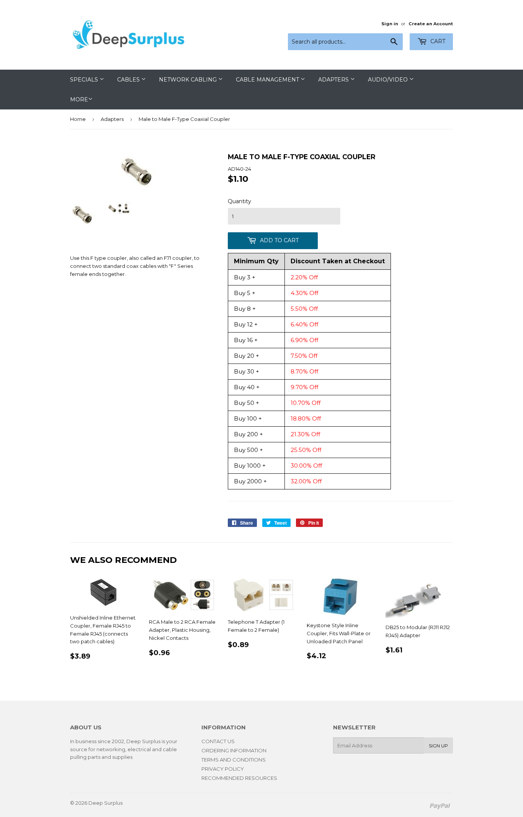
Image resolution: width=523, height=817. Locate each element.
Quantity (239, 201)
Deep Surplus (105, 803)
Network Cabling (188, 79)
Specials (85, 79)
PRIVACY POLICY (222, 769)
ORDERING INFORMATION (233, 750)
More (79, 99)
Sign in (389, 23)
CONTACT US (218, 741)
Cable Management (268, 79)
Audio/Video (388, 79)
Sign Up (438, 746)
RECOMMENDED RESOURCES (239, 778)
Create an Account (431, 23)
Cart (437, 41)
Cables (129, 79)
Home (78, 119)
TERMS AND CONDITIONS (233, 760)
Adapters (334, 79)
